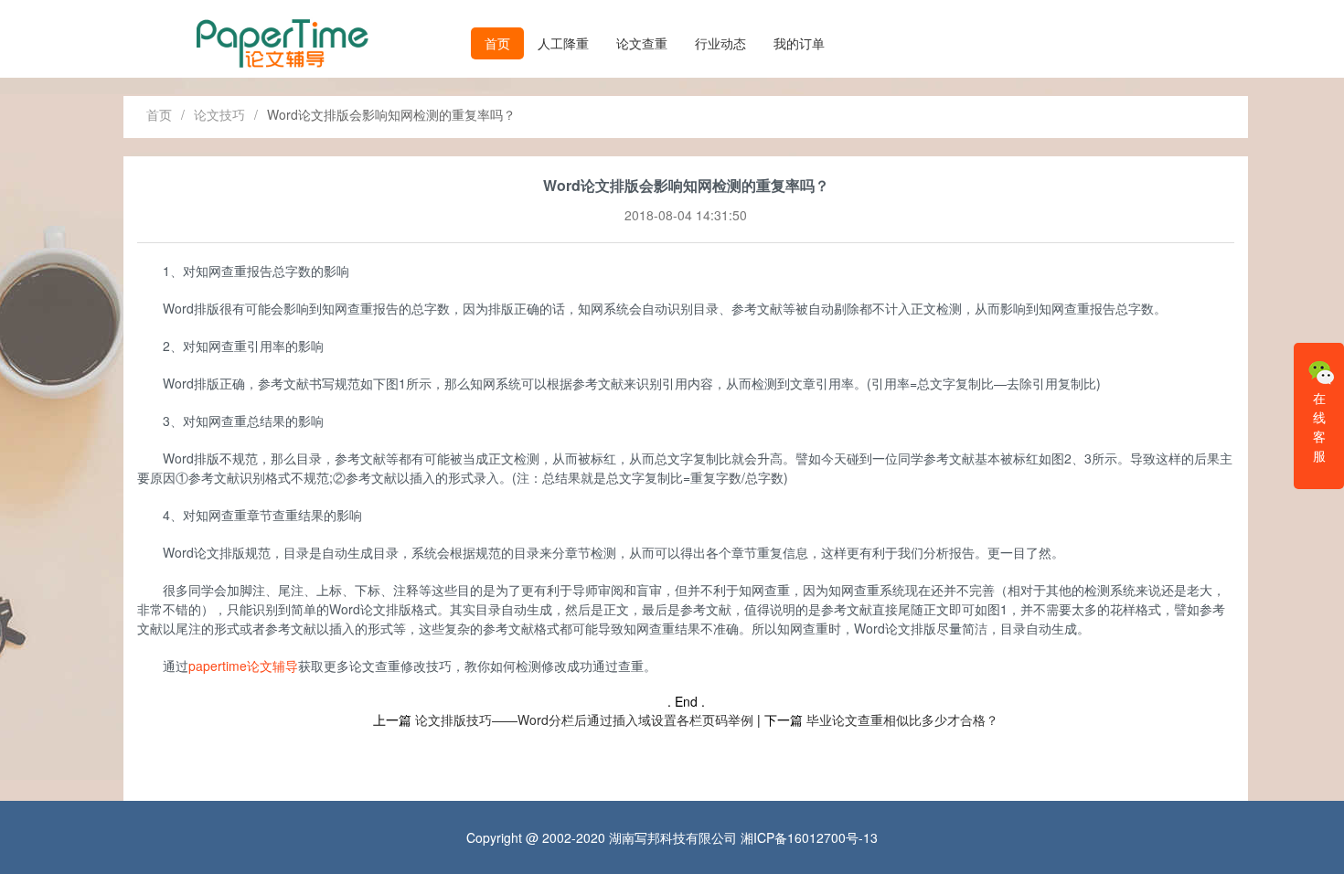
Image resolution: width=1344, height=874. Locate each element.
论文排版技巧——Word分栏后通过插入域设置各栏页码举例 (584, 719)
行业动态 (720, 43)
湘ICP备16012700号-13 (809, 837)
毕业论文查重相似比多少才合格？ (902, 719)
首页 (497, 43)
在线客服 (1319, 426)
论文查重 (641, 43)
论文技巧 (219, 114)
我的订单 (799, 43)
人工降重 (563, 43)
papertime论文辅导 (243, 665)
